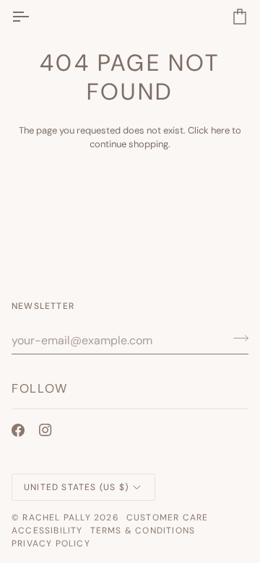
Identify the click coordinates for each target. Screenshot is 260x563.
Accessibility (47, 530)
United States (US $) (76, 487)
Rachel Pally (56, 517)
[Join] (236, 338)
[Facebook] (18, 430)
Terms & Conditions (143, 530)
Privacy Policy (51, 543)
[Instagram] (45, 430)
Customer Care (167, 517)
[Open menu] (33, 16)
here (220, 130)
